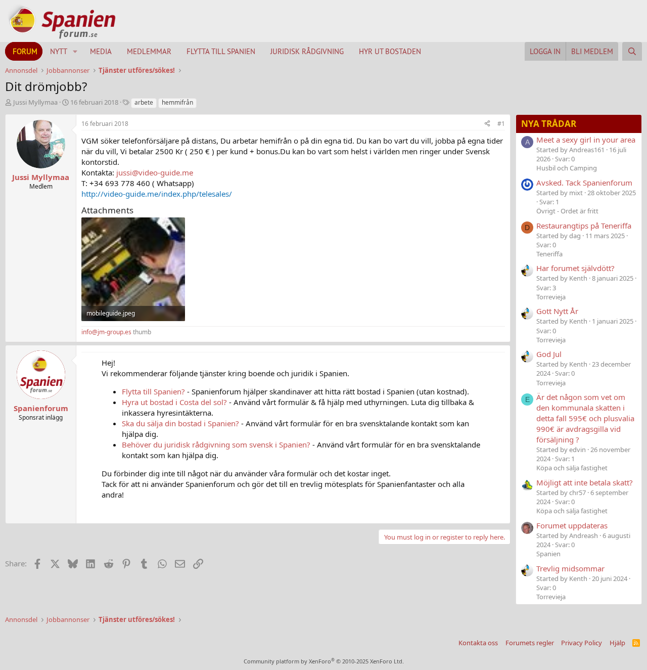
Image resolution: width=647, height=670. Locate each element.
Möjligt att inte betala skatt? (584, 482)
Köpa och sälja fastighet (572, 467)
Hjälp (617, 642)
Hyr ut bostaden (390, 51)
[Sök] (632, 51)
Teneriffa (549, 253)
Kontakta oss (478, 642)
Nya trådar (548, 123)
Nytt (58, 51)
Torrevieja (551, 296)
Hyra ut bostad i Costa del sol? (174, 402)
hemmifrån (177, 102)
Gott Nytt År (557, 311)
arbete (143, 102)
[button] (75, 51)
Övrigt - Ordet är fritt (567, 210)
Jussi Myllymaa (35, 102)
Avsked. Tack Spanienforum (584, 182)
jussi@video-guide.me (154, 172)
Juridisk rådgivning (307, 51)
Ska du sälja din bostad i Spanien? (180, 423)
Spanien (548, 553)
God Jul (549, 354)
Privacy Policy (581, 642)
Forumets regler (529, 642)
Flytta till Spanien (221, 51)
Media (101, 51)
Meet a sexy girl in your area (585, 140)
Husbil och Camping (566, 167)
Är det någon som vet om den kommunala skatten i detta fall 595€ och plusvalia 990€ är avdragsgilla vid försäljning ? (585, 418)
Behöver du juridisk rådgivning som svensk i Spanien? (216, 444)
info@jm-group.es (106, 332)
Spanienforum (41, 408)
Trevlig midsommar (570, 568)
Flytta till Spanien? (153, 391)
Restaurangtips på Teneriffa (583, 225)
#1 (501, 123)
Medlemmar (149, 51)
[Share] (487, 124)
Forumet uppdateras (572, 525)
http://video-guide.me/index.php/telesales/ (156, 194)
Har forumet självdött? (575, 268)
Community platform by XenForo (324, 661)
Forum (25, 51)
